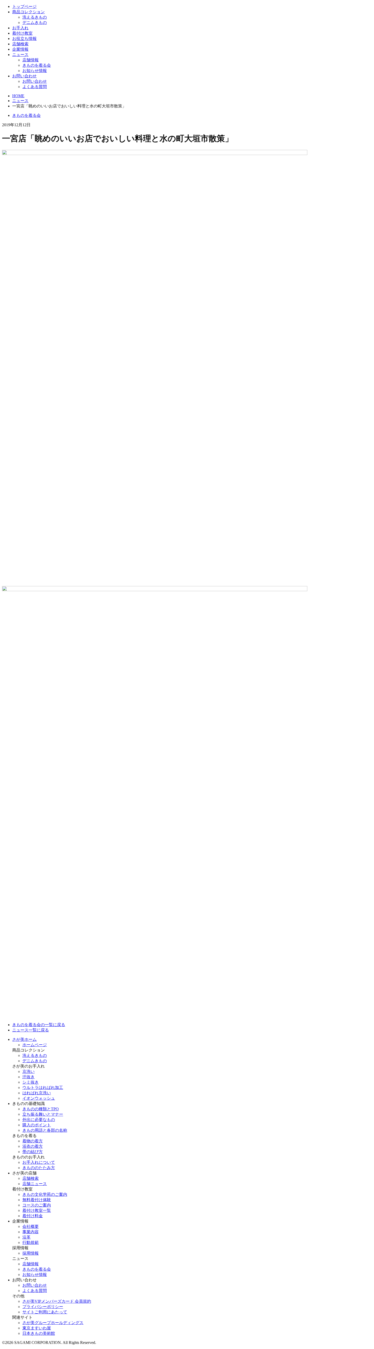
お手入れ (20, 28)
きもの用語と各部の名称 (44, 1130)
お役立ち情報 (24, 38)
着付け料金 (32, 1216)
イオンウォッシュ (38, 1098)
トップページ (24, 6)
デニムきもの (34, 22)
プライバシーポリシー (42, 1306)
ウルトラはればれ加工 (42, 1087)
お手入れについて (38, 1162)
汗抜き (28, 1077)
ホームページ (34, 1045)
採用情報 (30, 1253)
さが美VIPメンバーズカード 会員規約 (56, 1301)
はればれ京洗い (36, 1093)
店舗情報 (30, 60)
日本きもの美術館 (38, 1333)
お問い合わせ (24, 76)
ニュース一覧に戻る (30, 1030)
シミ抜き (30, 1082)
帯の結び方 (32, 1151)
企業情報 (20, 49)
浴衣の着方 (32, 1146)
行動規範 (30, 1242)
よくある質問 (34, 86)
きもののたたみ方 (38, 1168)
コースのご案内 (36, 1205)
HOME (18, 96)
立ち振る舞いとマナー (42, 1114)
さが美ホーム (24, 1039)
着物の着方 (32, 1141)
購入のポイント (36, 1125)
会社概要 (30, 1226)
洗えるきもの (34, 17)
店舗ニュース (34, 1184)
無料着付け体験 (36, 1200)
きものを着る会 (36, 65)
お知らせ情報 (34, 70)
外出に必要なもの (38, 1119)
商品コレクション (28, 12)
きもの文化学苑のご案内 (44, 1194)
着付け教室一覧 (36, 1210)
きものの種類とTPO (40, 1109)
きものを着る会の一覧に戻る (38, 1025)
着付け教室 (22, 33)
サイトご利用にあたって (44, 1312)
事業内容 (30, 1232)
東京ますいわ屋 (36, 1328)
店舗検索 (20, 44)
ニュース (20, 54)
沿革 (26, 1237)
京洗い (28, 1071)
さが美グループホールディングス (52, 1322)
